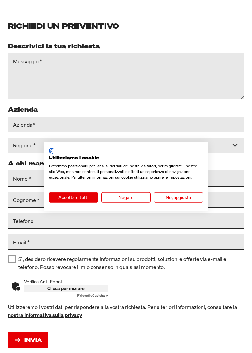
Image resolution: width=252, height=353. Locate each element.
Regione (22, 145)
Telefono (23, 220)
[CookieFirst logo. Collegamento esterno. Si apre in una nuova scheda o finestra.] (51, 151)
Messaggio (26, 61)
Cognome (24, 199)
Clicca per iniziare (66, 288)
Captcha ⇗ (92, 295)
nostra (16, 315)
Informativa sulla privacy (53, 315)
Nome (20, 178)
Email (19, 242)
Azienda (22, 124)
